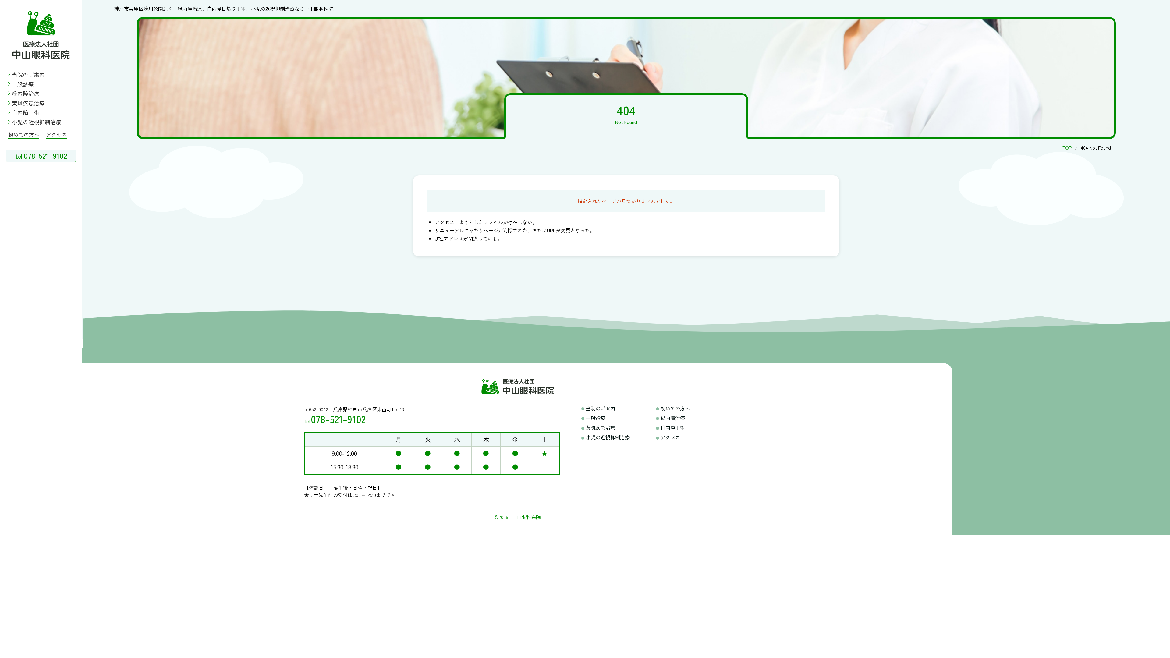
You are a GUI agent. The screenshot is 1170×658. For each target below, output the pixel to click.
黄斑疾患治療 (28, 103)
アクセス (56, 134)
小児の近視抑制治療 (36, 122)
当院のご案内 (28, 74)
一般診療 (23, 83)
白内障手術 (25, 112)
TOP (1067, 147)
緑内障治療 (25, 93)
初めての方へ (23, 134)
